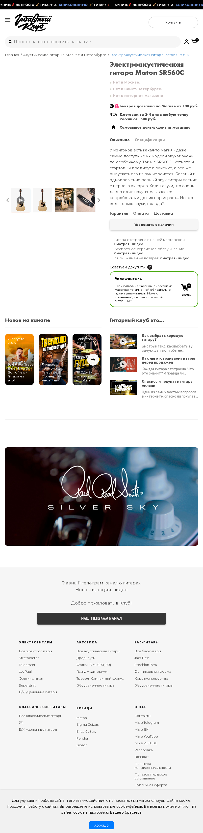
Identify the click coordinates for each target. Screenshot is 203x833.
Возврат (141, 757)
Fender (82, 738)
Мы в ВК (141, 729)
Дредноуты (85, 658)
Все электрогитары (35, 651)
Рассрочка (143, 750)
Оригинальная (31, 678)
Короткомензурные (151, 678)
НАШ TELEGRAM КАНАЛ (101, 618)
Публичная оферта (150, 785)
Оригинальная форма (152, 671)
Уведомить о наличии (154, 225)
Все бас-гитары (147, 651)
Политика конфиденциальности (152, 766)
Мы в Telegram (146, 722)
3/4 (21, 722)
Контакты (142, 716)
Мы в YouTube (146, 736)
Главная (12, 55)
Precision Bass (145, 665)
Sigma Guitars (87, 724)
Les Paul (25, 671)
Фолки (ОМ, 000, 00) (93, 665)
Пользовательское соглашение (150, 776)
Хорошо (101, 825)
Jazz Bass (141, 658)
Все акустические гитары (98, 651)
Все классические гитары (40, 716)
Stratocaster (29, 658)
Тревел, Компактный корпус (100, 678)
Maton (81, 718)
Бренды (84, 708)
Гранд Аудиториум (91, 671)
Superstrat (27, 685)
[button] (8, 200)
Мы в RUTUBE (145, 743)
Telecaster (27, 665)
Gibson (81, 745)
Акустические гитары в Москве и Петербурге (64, 55)
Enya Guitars (86, 731)
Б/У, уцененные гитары (38, 692)
